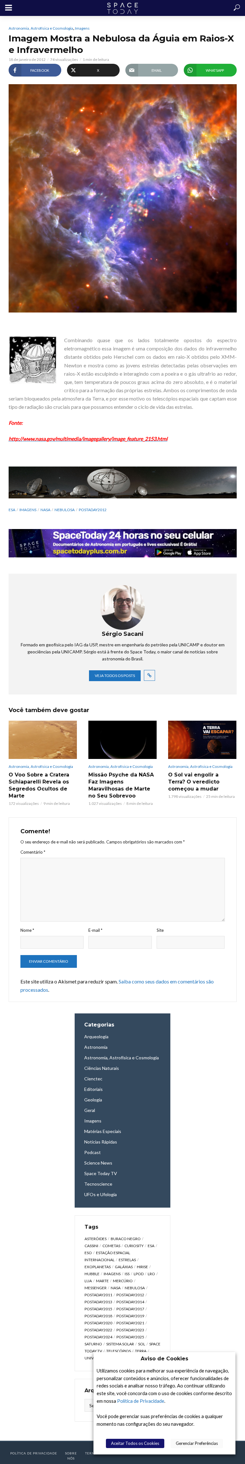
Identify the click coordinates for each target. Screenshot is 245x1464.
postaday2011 (98, 1294)
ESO (88, 1252)
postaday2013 (98, 1301)
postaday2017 (130, 1308)
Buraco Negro (126, 1238)
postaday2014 (130, 1301)
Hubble (92, 1273)
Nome (27, 930)
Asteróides (96, 1238)
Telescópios (118, 1351)
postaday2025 (130, 1337)
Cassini (91, 1245)
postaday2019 (130, 1315)
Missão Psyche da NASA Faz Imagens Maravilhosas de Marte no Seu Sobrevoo (121, 785)
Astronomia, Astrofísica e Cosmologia (41, 28)
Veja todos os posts (115, 675)
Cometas (111, 1245)
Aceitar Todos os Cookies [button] (135, 1443)
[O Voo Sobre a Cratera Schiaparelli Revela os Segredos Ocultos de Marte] (43, 740)
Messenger (96, 1287)
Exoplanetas (98, 1266)
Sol (141, 1344)
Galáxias (124, 1266)
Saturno (93, 1344)
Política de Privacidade (140, 1401)
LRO (151, 1273)
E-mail (95, 930)
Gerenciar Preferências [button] (197, 1443)
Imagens (82, 28)
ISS (127, 1273)
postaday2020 (98, 1323)
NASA (45, 509)
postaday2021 (130, 1323)
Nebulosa (65, 509)
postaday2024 (98, 1337)
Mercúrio (123, 1280)
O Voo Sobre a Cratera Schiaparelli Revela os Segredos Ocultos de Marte (39, 785)
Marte (102, 1280)
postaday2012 (93, 509)
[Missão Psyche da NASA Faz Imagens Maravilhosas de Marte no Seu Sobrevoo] (122, 740)
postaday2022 (98, 1330)
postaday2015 (98, 1308)
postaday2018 (98, 1315)
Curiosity (134, 1245)
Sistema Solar (120, 1344)
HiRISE (142, 1266)
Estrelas (127, 1259)
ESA (12, 509)
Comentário (32, 852)
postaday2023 (130, 1330)
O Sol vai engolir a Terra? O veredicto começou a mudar (193, 782)
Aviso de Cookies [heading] (164, 1359)
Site (160, 930)
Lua (88, 1280)
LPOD (139, 1273)
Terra (140, 1351)
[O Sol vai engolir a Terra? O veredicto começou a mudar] (202, 740)
